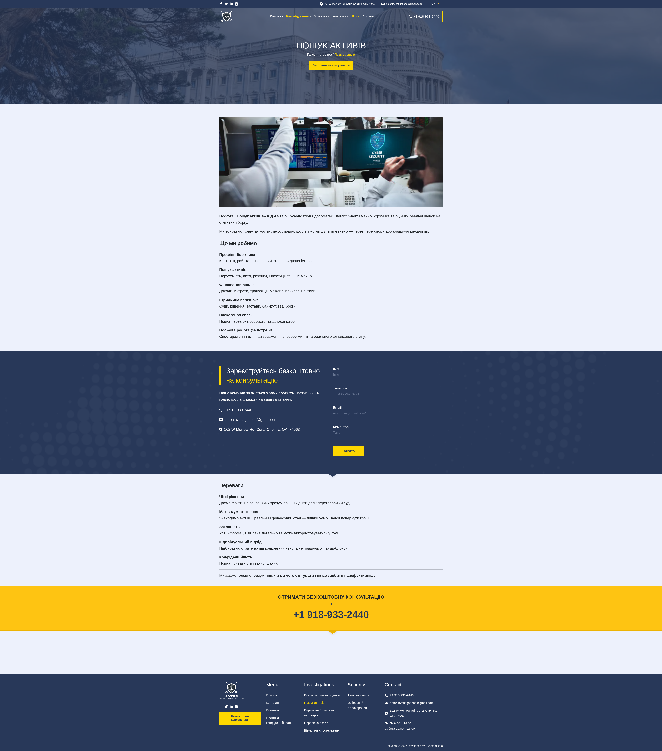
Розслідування (297, 16)
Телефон (340, 388)
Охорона (320, 16)
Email (337, 407)
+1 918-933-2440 (331, 614)
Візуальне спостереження (322, 730)
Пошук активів (314, 702)
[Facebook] (221, 4)
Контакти (339, 16)
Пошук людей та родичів (322, 695)
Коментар (341, 427)
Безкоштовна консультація (331, 65)
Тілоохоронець (358, 695)
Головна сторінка (319, 54)
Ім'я (336, 369)
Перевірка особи (316, 723)
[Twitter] (226, 4)
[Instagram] (236, 4)
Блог (355, 16)
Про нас (368, 16)
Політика (272, 710)
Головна (276, 16)
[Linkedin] (231, 4)
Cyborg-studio (434, 745)
